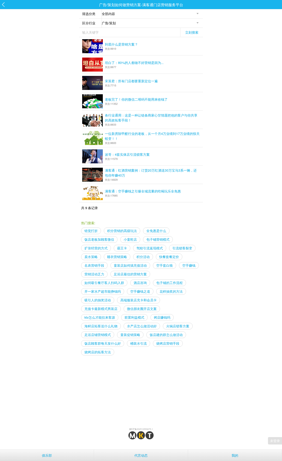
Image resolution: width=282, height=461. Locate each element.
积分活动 (143, 256)
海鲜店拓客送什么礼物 (100, 326)
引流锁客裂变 (182, 248)
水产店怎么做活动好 (142, 326)
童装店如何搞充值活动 (130, 265)
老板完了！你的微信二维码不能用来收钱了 (136, 99)
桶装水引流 (138, 343)
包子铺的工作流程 (169, 282)
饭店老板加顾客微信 (99, 239)
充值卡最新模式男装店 (100, 308)
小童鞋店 (130, 239)
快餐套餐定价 (169, 256)
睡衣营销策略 (117, 256)
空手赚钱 (189, 265)
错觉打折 (91, 230)
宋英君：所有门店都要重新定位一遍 (131, 81)
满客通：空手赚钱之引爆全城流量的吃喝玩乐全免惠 (143, 191)
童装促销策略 (130, 334)
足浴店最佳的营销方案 (130, 274)
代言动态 (141, 455)
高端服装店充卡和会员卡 (138, 300)
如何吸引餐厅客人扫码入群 (104, 282)
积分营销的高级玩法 (122, 230)
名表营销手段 (94, 265)
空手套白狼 (164, 265)
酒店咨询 (140, 282)
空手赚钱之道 (140, 291)
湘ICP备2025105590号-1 (141, 429)
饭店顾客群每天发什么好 (102, 343)
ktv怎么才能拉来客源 (99, 317)
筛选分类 (88, 13)
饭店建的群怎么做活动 (166, 334)
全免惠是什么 (156, 230)
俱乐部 (47, 455)
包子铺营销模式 (157, 239)
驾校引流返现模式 (149, 248)
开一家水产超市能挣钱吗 (102, 291)
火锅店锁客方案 (177, 326)
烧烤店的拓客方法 (97, 352)
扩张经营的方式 (96, 248)
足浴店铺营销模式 (97, 334)
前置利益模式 (134, 317)
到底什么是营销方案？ (121, 44)
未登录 (275, 440)
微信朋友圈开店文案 (142, 308)
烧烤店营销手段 (167, 343)
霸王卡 (122, 248)
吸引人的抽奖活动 (97, 300)
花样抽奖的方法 (171, 291)
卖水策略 (91, 256)
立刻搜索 (191, 32)
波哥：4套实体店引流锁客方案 (127, 154)
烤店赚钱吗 (162, 317)
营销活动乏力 (94, 274)
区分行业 (88, 23)
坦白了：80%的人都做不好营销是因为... (134, 62)
